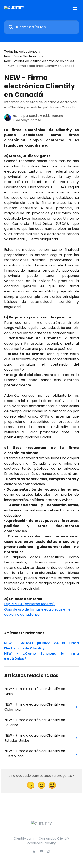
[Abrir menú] (75, 7)
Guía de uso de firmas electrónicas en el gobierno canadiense (38, 612)
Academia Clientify (41, 843)
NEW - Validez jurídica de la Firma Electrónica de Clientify (41, 646)
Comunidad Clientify (54, 838)
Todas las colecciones (20, 51)
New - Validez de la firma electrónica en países (39, 61)
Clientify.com (24, 838)
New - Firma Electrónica (22, 56)
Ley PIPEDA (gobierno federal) (29, 604)
